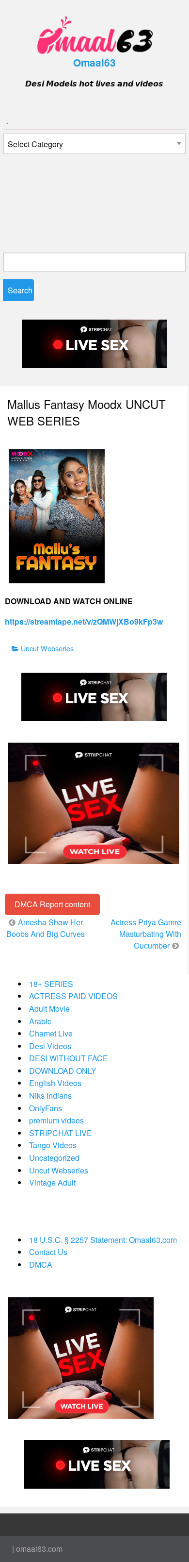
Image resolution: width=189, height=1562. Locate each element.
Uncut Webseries (47, 648)
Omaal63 (94, 62)
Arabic (40, 1021)
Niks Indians (50, 1095)
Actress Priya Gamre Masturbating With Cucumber (145, 934)
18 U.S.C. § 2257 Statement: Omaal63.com (103, 1239)
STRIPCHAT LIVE (60, 1132)
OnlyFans (45, 1108)
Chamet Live (51, 1033)
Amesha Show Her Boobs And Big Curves (45, 928)
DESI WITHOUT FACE (68, 1058)
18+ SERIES (51, 983)
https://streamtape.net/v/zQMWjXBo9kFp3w (84, 621)
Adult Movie (49, 1008)
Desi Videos (50, 1046)
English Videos (55, 1082)
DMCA (40, 1264)
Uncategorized (54, 1157)
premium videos (56, 1120)
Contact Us (48, 1251)
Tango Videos (53, 1145)
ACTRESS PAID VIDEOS (73, 996)
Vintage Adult (52, 1182)
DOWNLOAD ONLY (62, 1070)
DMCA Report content (52, 904)
